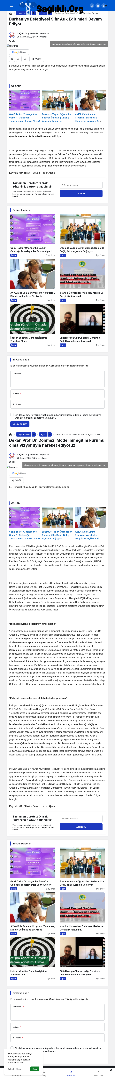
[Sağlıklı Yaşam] (51, 7)
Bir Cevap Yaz (20, 359)
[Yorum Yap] (12, 59)
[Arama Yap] (92, 5)
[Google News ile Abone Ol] (19, 52)
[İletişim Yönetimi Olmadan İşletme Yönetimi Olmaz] (32, 325)
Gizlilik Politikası (14, 1069)
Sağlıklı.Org (23, 33)
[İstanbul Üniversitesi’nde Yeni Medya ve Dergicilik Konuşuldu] (82, 280)
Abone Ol (81, 193)
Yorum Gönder (20, 424)
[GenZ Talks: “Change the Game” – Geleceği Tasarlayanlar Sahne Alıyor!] (24, 106)
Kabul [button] (35, 1069)
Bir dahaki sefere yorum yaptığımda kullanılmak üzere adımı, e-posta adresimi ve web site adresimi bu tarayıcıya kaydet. (58, 416)
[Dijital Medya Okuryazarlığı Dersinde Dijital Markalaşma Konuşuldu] (82, 325)
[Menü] (11, 5)
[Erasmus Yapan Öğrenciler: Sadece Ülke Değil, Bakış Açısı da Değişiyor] (57, 106)
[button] (98, 5)
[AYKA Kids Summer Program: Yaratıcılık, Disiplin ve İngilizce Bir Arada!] (90, 106)
